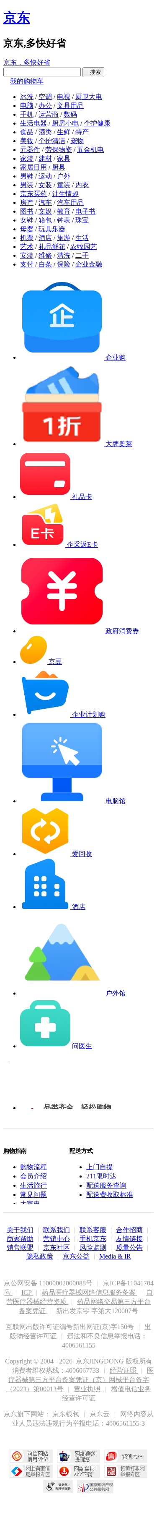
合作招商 (129, 1229)
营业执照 (88, 1388)
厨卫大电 (88, 96)
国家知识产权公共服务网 (95, 1486)
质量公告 (129, 1247)
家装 (26, 158)
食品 (26, 132)
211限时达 (101, 1176)
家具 (63, 158)
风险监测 (93, 1247)
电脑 (26, 105)
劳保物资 (58, 149)
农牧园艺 (83, 246)
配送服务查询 (106, 1185)
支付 (26, 264)
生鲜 (63, 132)
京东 (16, 17)
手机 (26, 114)
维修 (45, 255)
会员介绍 (33, 1176)
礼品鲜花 (52, 246)
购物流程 (33, 1166)
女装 (45, 184)
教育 (63, 211)
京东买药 (33, 193)
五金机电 (90, 149)
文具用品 (70, 105)
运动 (45, 176)
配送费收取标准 (109, 1194)
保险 (63, 264)
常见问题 (33, 1194)
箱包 (45, 220)
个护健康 (97, 123)
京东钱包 (66, 1414)
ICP (27, 1292)
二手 (82, 255)
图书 (26, 211)
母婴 (26, 228)
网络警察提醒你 (78, 1456)
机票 (26, 237)
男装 (26, 184)
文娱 (45, 211)
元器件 (30, 149)
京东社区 (56, 1247)
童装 (63, 184)
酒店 (45, 237)
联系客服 (93, 1229)
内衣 (82, 184)
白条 (45, 264)
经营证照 (124, 1370)
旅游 (63, 237)
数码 (70, 114)
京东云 (100, 1414)
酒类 (45, 132)
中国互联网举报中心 (31, 1471)
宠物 (77, 140)
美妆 (26, 140)
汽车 (45, 202)
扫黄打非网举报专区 (125, 1471)
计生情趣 (65, 193)
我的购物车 (27, 81)
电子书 (85, 211)
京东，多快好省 (26, 62)
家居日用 (33, 167)
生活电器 (33, 123)
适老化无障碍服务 (58, 1486)
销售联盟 (20, 1247)
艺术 (26, 246)
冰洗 (26, 96)
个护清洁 (52, 140)
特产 (82, 132)
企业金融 (88, 264)
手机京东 (93, 1238)
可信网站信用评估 (31, 1456)
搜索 (93, 72)
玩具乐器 (52, 228)
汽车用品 (70, 202)
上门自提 (99, 1166)
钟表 (63, 220)
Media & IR (115, 1256)
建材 (45, 158)
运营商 (49, 114)
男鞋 (26, 176)
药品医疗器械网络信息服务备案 (89, 1292)
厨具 (58, 167)
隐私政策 (39, 1256)
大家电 (30, 1203)
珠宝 (82, 220)
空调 (45, 96)
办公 (45, 105)
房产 (26, 202)
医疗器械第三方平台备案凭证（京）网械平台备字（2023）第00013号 (80, 1379)
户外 (63, 176)
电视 (63, 96)
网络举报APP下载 (78, 1471)
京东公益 (76, 1256)
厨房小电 (65, 123)
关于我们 (20, 1229)
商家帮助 (20, 1238)
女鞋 (26, 220)
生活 (82, 237)
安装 (26, 255)
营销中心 (56, 1238)
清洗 (63, 255)
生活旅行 (33, 1185)
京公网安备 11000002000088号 (49, 1283)
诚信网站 (125, 1456)
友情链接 (129, 1238)
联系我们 (56, 1229)
